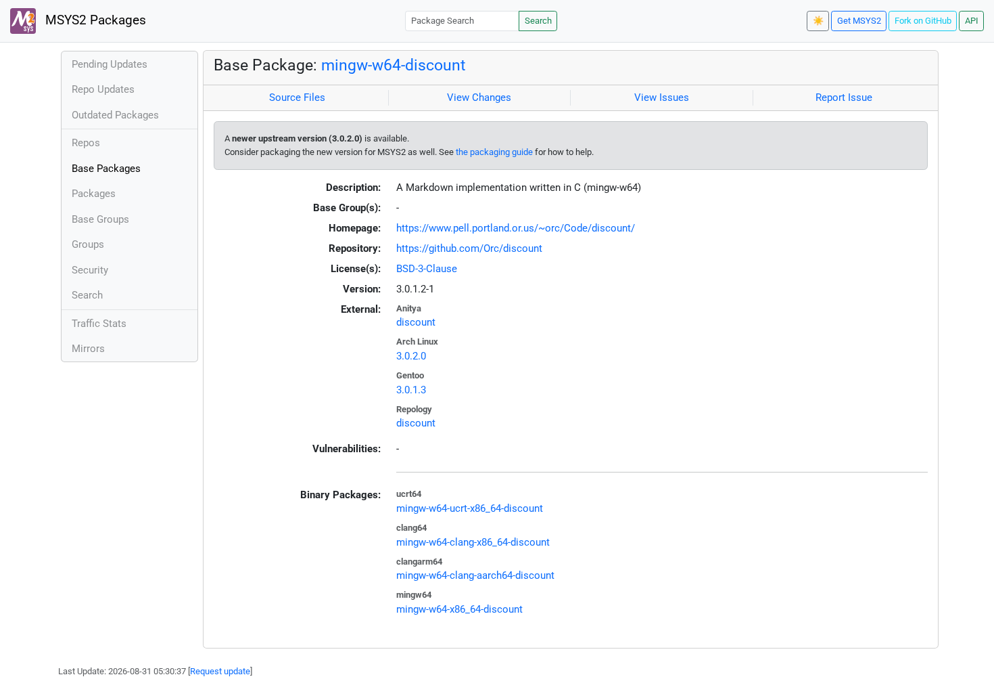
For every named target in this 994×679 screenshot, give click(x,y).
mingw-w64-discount (393, 65)
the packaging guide (494, 152)
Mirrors (88, 349)
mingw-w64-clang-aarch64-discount (475, 575)
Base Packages (106, 168)
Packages (94, 194)
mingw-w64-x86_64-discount (459, 609)
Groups (88, 244)
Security (90, 270)
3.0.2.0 (411, 356)
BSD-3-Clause (426, 269)
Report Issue (843, 97)
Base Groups (100, 219)
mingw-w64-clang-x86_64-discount (473, 542)
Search (538, 21)
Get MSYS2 (859, 21)
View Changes (479, 97)
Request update (220, 671)
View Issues (661, 97)
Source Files (297, 97)
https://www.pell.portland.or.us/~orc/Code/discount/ (515, 228)
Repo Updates (103, 89)
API (971, 21)
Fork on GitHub (923, 21)
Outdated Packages (115, 115)
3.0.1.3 (411, 390)
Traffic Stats (99, 323)
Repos (86, 143)
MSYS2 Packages (94, 20)
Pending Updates (109, 64)
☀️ (818, 21)
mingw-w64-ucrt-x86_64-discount (469, 508)
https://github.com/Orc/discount (469, 248)
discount (415, 322)
